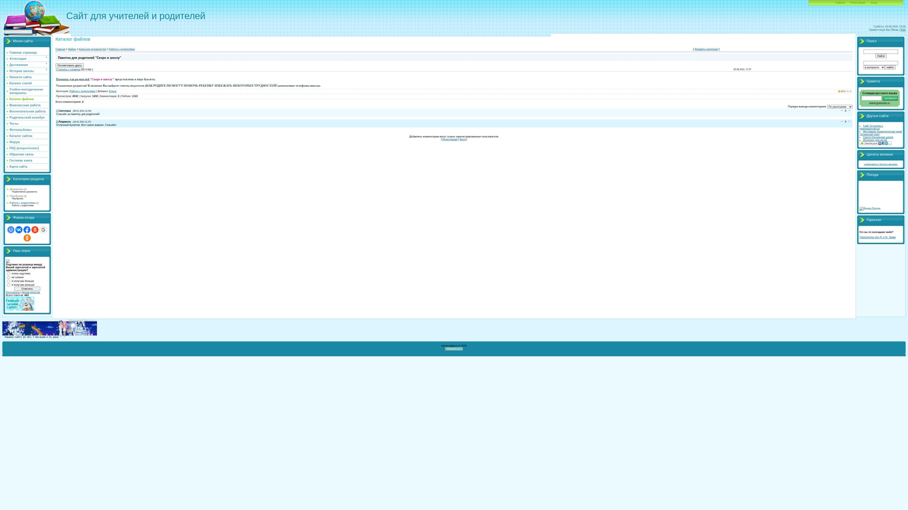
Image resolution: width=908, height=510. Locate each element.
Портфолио (16, 196)
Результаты (13, 292)
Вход (874, 2)
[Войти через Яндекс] (35, 229)
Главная (840, 2)
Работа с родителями (22, 202)
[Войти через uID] (10, 229)
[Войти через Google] (43, 230)
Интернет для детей (875, 140)
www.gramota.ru (879, 103)
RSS (903, 29)
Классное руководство (92, 49)
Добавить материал (706, 49)
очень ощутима (21, 273)
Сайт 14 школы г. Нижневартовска (871, 127)
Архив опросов (31, 292)
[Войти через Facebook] (27, 229)
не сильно (18, 277)
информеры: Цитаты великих (881, 164)
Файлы (72, 49)
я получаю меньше (23, 284)
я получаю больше (23, 281)
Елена (112, 91)
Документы (16, 189)
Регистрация (857, 2)
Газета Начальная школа (878, 137)
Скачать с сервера (68, 69)
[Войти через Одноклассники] (27, 238)
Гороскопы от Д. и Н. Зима (878, 237)
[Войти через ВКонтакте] (18, 229)
